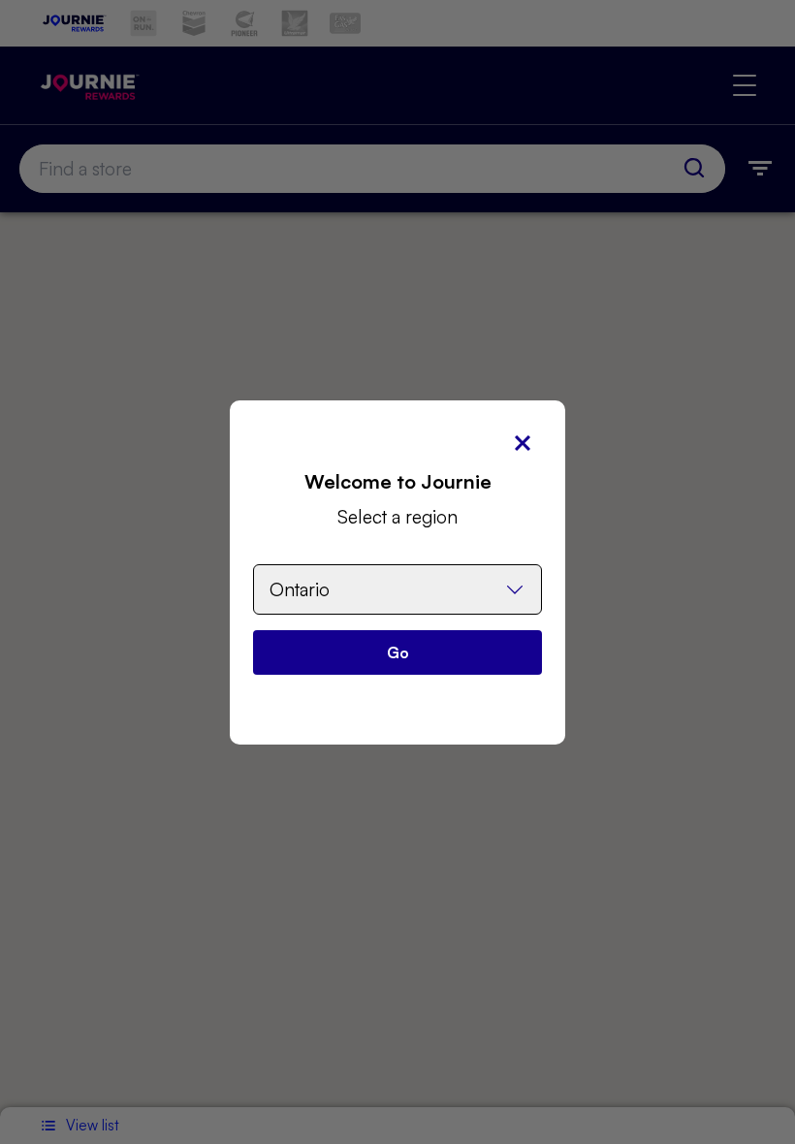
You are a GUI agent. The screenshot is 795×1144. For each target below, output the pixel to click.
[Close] (522, 443)
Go (398, 652)
